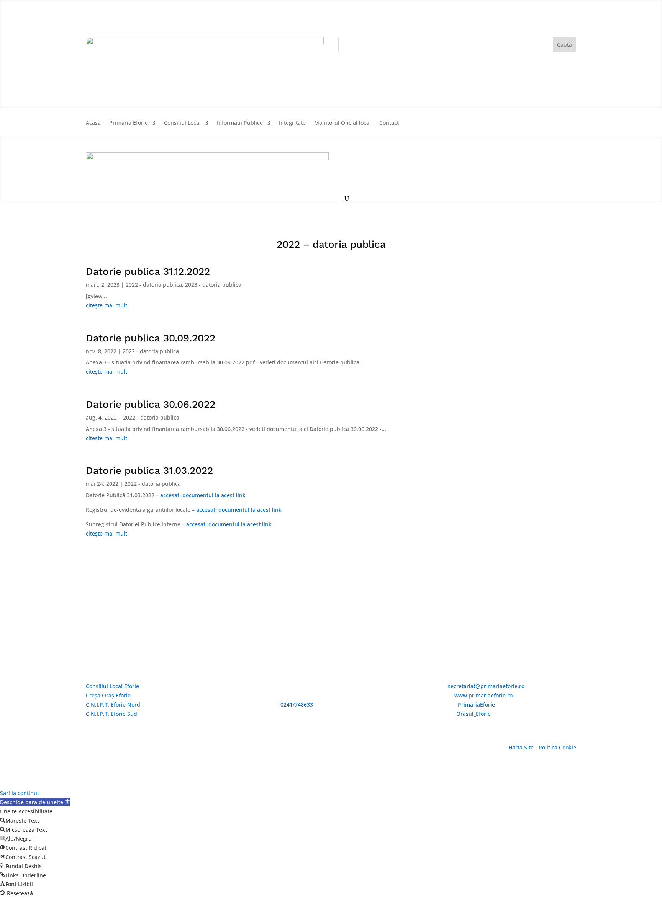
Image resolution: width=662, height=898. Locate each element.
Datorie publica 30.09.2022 (150, 338)
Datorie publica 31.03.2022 (149, 470)
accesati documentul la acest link (203, 495)
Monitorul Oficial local (342, 123)
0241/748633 (296, 704)
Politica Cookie (557, 747)
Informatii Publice (240, 123)
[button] (35, 802)
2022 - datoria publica (154, 284)
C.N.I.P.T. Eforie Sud (111, 713)
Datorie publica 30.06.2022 (150, 404)
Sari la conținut (19, 793)
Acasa (93, 123)
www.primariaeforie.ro (483, 695)
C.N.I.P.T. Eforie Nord (113, 704)
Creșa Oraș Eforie (108, 695)
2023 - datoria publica (213, 284)
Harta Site (521, 747)
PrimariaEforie (476, 704)
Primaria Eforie (128, 123)
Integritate (292, 123)
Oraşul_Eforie (473, 713)
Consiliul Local (182, 123)
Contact (389, 123)
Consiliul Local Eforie (112, 686)
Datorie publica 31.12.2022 (148, 271)
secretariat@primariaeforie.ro (486, 686)
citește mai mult (106, 305)
